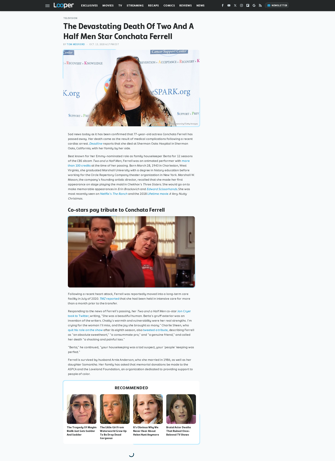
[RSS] (260, 6)
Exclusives (89, 5)
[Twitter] (235, 6)
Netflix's (113, 194)
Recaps (153, 5)
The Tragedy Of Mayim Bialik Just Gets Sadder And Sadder (81, 431)
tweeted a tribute (155, 330)
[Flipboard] (248, 6)
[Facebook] (222, 6)
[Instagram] (241, 6)
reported (109, 299)
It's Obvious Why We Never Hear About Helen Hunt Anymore (146, 431)
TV (120, 5)
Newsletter (279, 5)
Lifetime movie (157, 194)
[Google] (254, 6)
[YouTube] (229, 6)
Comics (169, 5)
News (200, 5)
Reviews (185, 5)
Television (70, 18)
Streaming (135, 5)
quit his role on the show (85, 330)
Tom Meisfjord (76, 44)
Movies (108, 5)
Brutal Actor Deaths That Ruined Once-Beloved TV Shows (178, 431)
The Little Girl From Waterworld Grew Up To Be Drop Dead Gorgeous (113, 433)
